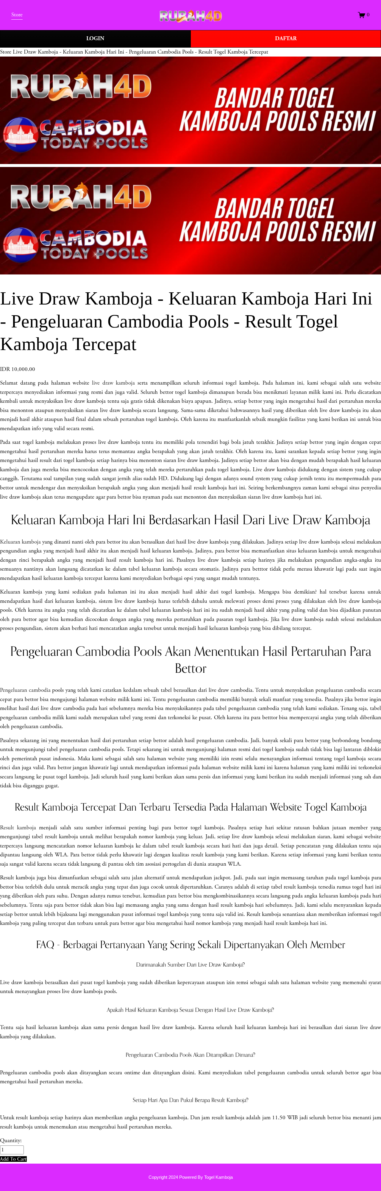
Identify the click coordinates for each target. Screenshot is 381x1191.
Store (5, 52)
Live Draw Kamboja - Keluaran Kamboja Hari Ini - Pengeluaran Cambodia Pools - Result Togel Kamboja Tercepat (140, 52)
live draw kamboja (113, 383)
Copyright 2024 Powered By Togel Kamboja (191, 1177)
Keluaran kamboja (20, 542)
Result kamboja (18, 827)
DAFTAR (286, 38)
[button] (13, 1159)
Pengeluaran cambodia (25, 690)
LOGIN (95, 38)
